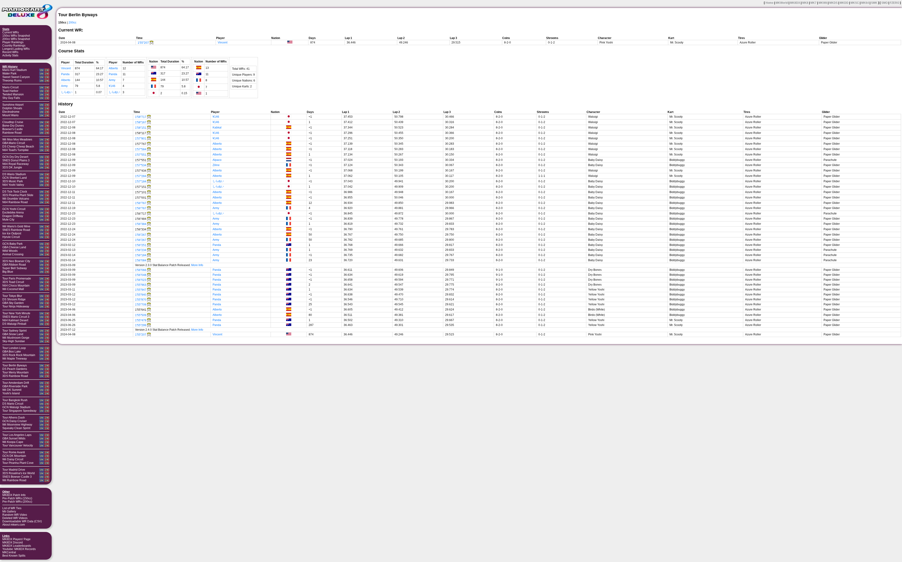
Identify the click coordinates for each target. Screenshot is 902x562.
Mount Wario (10, 115)
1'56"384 (140, 224)
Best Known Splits (13, 555)
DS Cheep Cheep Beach (18, 146)
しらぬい (66, 92)
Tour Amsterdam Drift (15, 382)
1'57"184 (140, 181)
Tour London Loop (14, 348)
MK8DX (795, 2)
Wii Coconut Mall (13, 289)
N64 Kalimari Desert (15, 320)
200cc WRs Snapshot (16, 39)
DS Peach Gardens (14, 369)
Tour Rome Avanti (13, 452)
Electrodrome (10, 111)
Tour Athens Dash (13, 417)
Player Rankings (12, 42)
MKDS (833, 2)
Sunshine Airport (12, 104)
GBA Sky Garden (13, 303)
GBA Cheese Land (14, 247)
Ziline (216, 165)
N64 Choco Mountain (16, 285)
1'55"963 (140, 285)
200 (47, 70)
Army (64, 86)
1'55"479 (140, 320)
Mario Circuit (10, 87)
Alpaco (217, 160)
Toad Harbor (10, 91)
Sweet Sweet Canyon (16, 77)
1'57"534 (140, 165)
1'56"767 (140, 203)
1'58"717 (140, 117)
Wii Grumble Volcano (15, 198)
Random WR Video (14, 514)
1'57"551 (140, 154)
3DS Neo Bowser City (16, 261)
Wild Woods (10, 250)
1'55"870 (140, 299)
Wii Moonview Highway (17, 424)
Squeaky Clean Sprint (16, 428)
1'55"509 (140, 315)
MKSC (855, 2)
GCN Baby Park (12, 243)
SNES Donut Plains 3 (16, 160)
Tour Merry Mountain (15, 372)
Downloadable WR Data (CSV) (22, 521)
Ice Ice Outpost (11, 233)
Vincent (222, 42)
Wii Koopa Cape (12, 442)
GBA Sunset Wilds (13, 438)
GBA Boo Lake (11, 351)
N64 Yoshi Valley (13, 184)
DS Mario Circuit (12, 403)
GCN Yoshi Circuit (13, 209)
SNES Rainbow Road (16, 230)
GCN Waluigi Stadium (16, 407)
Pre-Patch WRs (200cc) (17, 501)
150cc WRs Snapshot (16, 35)
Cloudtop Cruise (12, 122)
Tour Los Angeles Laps (16, 435)
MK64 (865, 2)
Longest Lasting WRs (16, 48)
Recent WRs (10, 52)
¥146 (112, 86)
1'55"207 (143, 42)
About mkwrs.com (13, 524)
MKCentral (9, 552)
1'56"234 (140, 250)
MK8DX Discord (12, 542)
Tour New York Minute (16, 313)
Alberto (65, 80)
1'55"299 (140, 325)
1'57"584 (140, 149)
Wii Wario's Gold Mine (16, 226)
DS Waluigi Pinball (14, 324)
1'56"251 (140, 245)
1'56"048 (140, 275)
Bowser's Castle (12, 129)
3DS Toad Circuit (13, 282)
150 (41, 70)
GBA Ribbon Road (14, 264)
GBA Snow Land (12, 334)
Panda (65, 74)
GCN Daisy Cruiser (14, 421)
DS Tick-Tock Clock (14, 191)
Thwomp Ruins (12, 80)
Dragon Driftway (12, 216)
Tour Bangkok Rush (14, 400)
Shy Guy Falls (11, 98)
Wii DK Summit (11, 389)
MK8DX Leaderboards (16, 545)
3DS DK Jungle (12, 167)
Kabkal (217, 127)
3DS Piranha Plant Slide (17, 195)
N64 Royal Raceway (15, 164)
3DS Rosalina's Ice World (18, 473)
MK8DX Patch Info (14, 495)
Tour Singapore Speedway (19, 410)
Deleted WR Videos (14, 518)
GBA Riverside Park (14, 386)
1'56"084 (140, 260)
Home (770, 2)
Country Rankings (13, 45)
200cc (72, 22)
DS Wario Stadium (14, 174)
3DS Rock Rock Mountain (18, 355)
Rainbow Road (12, 132)
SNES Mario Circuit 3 (15, 316)
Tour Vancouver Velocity (17, 445)
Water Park (9, 73)
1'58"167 (140, 122)
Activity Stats (10, 55)
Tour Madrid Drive (13, 469)
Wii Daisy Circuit (12, 459)
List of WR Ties (11, 508)
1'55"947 (140, 289)
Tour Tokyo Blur (12, 296)
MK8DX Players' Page (16, 539)
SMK (874, 2)
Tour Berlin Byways (14, 365)
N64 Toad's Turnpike (15, 150)
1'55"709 (140, 304)
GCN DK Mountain (14, 455)
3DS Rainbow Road (15, 376)
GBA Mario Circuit (13, 143)
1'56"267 (140, 234)
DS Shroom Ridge (14, 299)
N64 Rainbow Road (15, 202)
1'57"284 (140, 176)
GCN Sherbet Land (14, 177)
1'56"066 (140, 270)
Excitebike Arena (13, 212)
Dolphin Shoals (12, 108)
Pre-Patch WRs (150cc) (17, 498)
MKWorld (782, 2)
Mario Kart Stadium (14, 70)
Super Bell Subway (14, 268)
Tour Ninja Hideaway (15, 306)
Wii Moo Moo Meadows (17, 139)
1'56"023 (140, 280)
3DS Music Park (12, 181)
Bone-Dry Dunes (13, 125)
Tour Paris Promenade (16, 278)
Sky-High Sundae (13, 341)
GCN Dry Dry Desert (15, 157)
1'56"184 (140, 255)
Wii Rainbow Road (14, 480)
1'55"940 (140, 294)
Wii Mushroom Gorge (15, 337)
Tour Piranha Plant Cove (18, 463)
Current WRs (10, 32)
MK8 (805, 2)
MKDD (844, 2)
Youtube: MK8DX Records (19, 549)
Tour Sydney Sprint (14, 330)
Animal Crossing (12, 254)
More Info (197, 265)
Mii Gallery (9, 511)
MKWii (823, 2)
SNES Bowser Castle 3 (17, 476)
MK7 (813, 2)
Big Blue (7, 271)
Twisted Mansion (13, 94)
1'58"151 (140, 127)
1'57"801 (140, 138)
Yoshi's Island (11, 393)
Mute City (8, 219)
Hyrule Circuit (11, 237)
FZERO (894, 2)
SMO (884, 2)
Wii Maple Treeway (14, 358)
